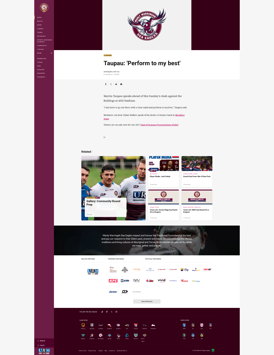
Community (42, 45)
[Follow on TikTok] (102, 312)
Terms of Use (82, 350)
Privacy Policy (92, 350)
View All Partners (146, 301)
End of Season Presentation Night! (160, 124)
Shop (39, 66)
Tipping (40, 49)
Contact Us (112, 350)
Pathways (41, 36)
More (39, 53)
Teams (40, 32)
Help (105, 350)
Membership (41, 58)
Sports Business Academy (44, 41)
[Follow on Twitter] (111, 312)
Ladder (40, 28)
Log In (42, 345)
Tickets (40, 62)
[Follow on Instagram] (116, 312)
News (39, 17)
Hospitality (41, 73)
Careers (100, 350)
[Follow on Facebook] (107, 312)
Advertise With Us (122, 350)
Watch (40, 21)
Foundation (41, 77)
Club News (107, 55)
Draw (39, 25)
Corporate (40, 69)
